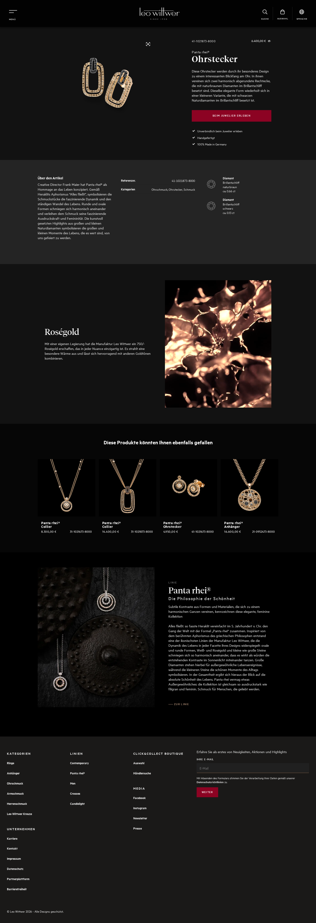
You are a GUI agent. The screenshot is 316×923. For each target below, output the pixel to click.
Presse (137, 828)
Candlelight (77, 803)
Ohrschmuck (159, 189)
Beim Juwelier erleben (232, 115)
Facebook (139, 798)
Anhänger (13, 773)
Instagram (139, 808)
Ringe (10, 763)
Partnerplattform (18, 879)
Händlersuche (142, 773)
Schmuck (189, 189)
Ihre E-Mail (205, 759)
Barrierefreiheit (17, 889)
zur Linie (181, 704)
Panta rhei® (200, 52)
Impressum (14, 858)
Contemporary (79, 763)
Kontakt (12, 848)
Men (72, 783)
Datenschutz (15, 868)
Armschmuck (15, 793)
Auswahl (138, 763)
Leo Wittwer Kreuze (19, 814)
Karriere (12, 838)
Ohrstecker (176, 189)
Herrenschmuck (17, 803)
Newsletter (140, 818)
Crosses (75, 793)
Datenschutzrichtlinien (210, 782)
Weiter (207, 792)
